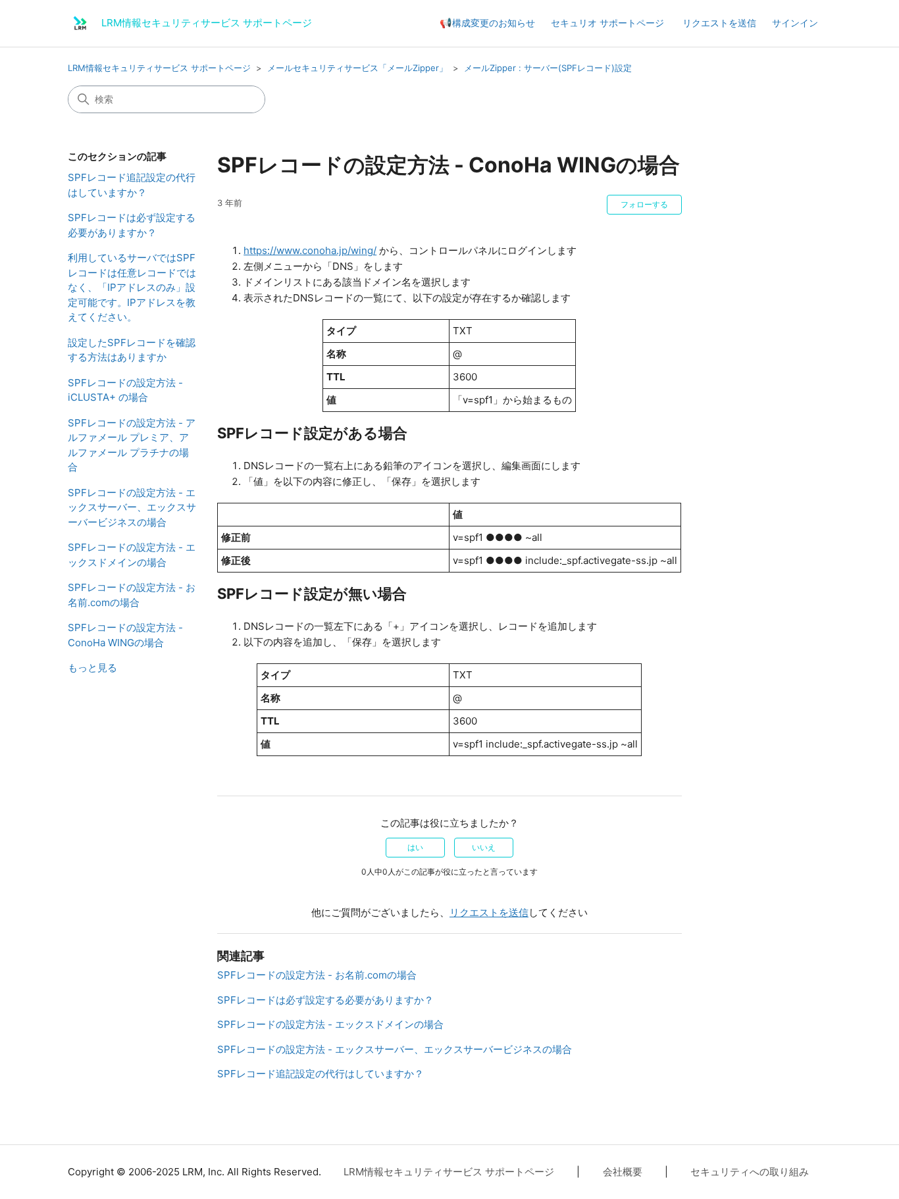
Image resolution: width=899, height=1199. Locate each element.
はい (415, 847)
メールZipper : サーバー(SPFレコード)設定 (548, 68)
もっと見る (92, 667)
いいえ (484, 847)
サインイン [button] (795, 22)
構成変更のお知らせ (493, 22)
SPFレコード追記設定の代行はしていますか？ (131, 185)
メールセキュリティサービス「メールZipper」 (357, 68)
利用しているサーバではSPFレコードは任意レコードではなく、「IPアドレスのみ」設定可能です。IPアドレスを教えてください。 (132, 287)
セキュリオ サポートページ (607, 22)
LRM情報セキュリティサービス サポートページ (159, 68)
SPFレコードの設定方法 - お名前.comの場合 (131, 595)
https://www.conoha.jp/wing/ (310, 250)
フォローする (644, 204)
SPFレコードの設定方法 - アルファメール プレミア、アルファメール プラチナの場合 (131, 445)
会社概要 (622, 1171)
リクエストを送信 (719, 22)
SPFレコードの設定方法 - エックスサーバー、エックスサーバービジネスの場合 (132, 507)
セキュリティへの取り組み (749, 1171)
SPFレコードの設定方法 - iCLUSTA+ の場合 (125, 390)
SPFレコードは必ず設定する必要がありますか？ (131, 225)
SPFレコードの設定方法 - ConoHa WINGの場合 (125, 635)
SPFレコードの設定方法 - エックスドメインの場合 (131, 555)
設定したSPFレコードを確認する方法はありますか (131, 350)
